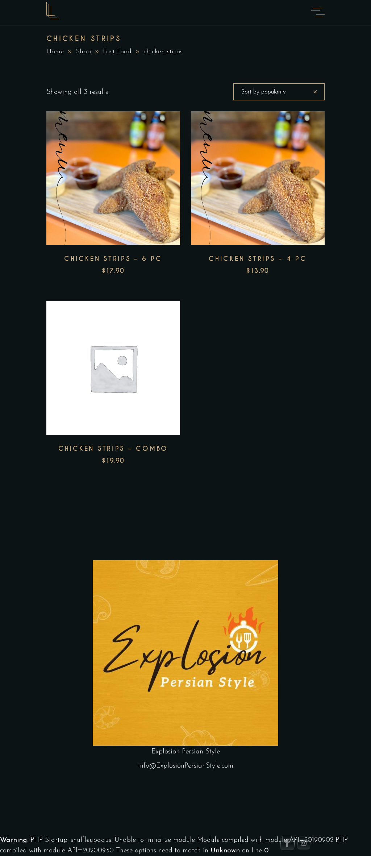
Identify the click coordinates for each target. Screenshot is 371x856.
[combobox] (279, 92)
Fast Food (117, 52)
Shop (83, 52)
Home (55, 52)
